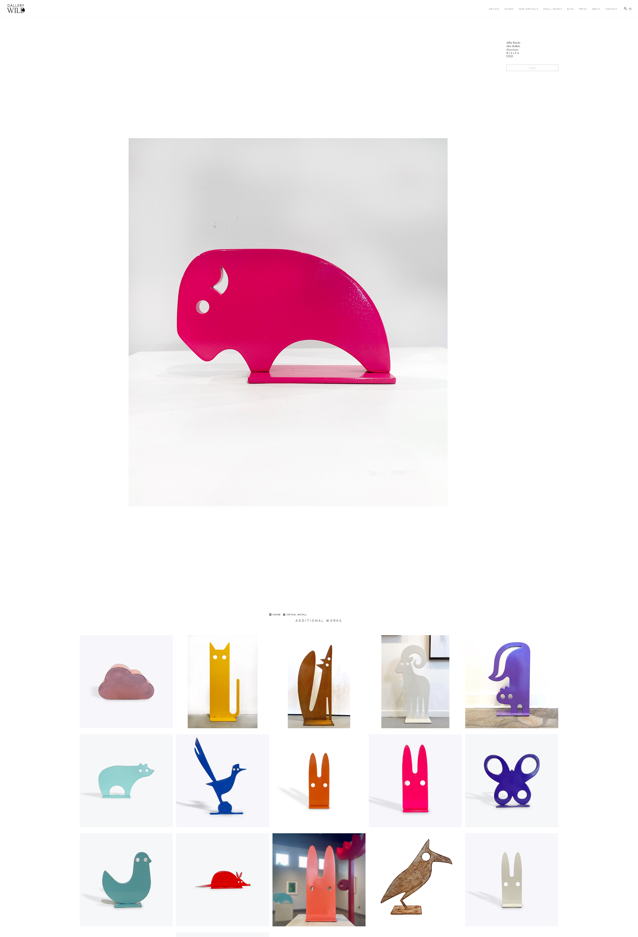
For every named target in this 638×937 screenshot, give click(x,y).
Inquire (532, 67)
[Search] (625, 8)
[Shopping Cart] (630, 8)
